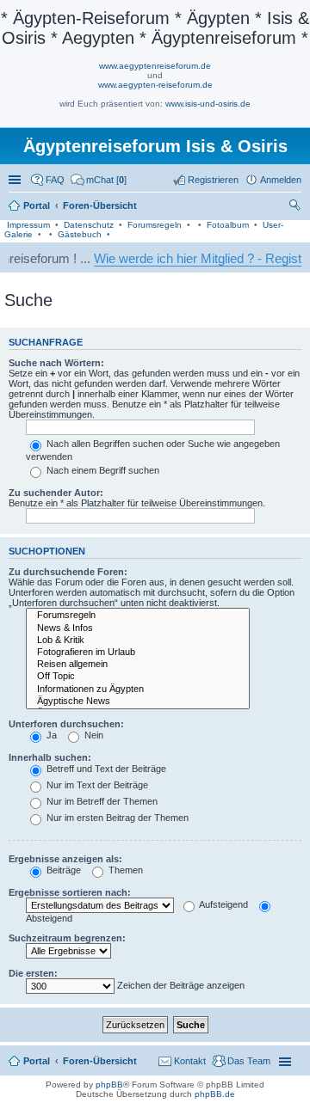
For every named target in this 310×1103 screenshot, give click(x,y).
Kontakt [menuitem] (190, 1061)
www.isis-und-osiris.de (208, 103)
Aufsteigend (222, 904)
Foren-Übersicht (100, 1061)
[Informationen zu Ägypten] (138, 689)
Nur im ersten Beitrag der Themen (116, 817)
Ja (50, 735)
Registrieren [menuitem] (213, 180)
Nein (92, 735)
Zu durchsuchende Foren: (68, 572)
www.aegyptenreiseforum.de (155, 65)
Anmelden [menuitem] (280, 180)
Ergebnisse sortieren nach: (70, 892)
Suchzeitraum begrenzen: (67, 938)
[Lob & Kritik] (138, 640)
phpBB (109, 1084)
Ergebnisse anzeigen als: (65, 859)
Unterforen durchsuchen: (66, 724)
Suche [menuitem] (296, 207)
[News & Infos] (138, 628)
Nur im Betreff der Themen (101, 801)
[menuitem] (99, 179)
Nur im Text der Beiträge (96, 785)
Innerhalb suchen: (50, 757)
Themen (124, 870)
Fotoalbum (228, 225)
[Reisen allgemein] (138, 665)
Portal (36, 205)
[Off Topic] (138, 677)
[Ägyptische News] (138, 702)
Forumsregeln (154, 225)
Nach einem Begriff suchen (101, 470)
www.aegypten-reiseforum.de (155, 84)
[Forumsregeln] (138, 616)
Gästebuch (80, 234)
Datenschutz (89, 225)
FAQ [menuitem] (55, 180)
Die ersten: (33, 973)
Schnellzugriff (16, 179)
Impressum (28, 225)
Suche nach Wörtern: (56, 363)
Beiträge (62, 870)
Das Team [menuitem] (248, 1061)
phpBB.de (215, 1094)
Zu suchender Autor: (56, 492)
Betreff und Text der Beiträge (105, 768)
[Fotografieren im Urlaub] (138, 652)
